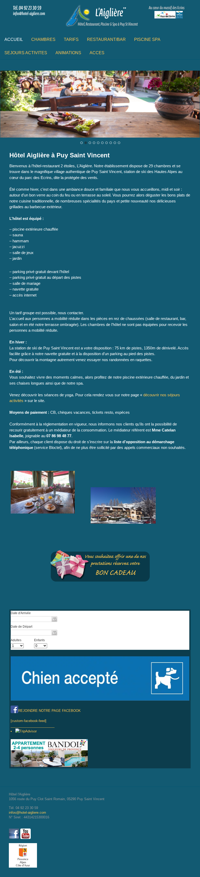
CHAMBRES (43, 39)
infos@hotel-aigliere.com (27, 812)
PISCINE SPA (147, 39)
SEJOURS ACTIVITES (25, 53)
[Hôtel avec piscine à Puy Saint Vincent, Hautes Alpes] (100, 27)
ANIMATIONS (68, 53)
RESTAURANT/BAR (106, 39)
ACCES (97, 53)
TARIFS (71, 39)
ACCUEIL (13, 39)
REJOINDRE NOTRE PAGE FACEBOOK (49, 711)
